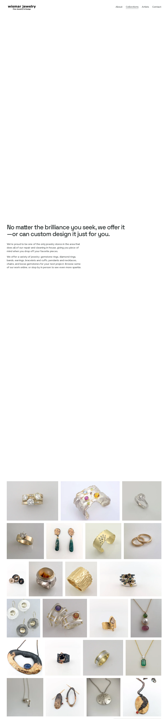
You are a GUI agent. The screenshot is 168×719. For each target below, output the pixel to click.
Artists (145, 6)
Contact (156, 6)
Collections (132, 6)
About (119, 6)
